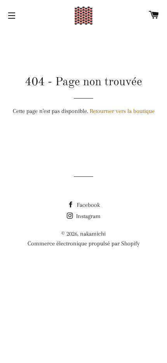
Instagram (88, 216)
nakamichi (93, 233)
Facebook (87, 204)
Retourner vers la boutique (122, 111)
